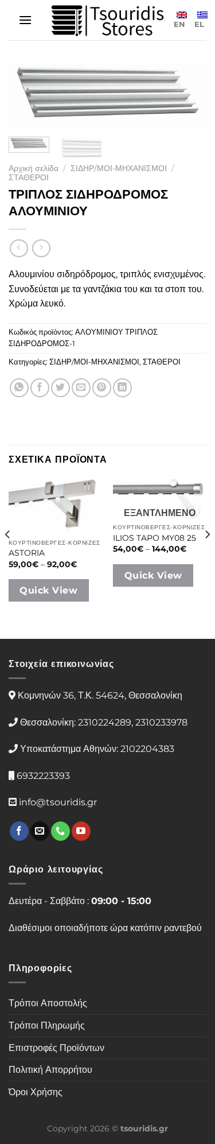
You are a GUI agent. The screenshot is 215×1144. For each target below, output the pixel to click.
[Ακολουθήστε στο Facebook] (19, 831)
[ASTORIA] (55, 505)
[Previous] (27, 100)
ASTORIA (27, 552)
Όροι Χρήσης (35, 1092)
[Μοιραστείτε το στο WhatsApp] (19, 387)
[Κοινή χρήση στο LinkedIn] (122, 387)
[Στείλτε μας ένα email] (39, 831)
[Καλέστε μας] (60, 831)
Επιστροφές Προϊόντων (56, 1047)
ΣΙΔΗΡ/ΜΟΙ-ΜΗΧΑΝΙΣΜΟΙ (119, 168)
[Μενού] (25, 20)
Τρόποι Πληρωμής (47, 1025)
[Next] (188, 100)
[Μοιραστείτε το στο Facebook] (39, 387)
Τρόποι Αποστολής (48, 1003)
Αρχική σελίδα (33, 168)
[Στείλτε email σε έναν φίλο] (81, 387)
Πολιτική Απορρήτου (50, 1069)
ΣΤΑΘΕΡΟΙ (29, 177)
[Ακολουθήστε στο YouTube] (81, 831)
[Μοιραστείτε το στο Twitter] (60, 387)
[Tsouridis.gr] (107, 20)
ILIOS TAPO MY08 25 (154, 537)
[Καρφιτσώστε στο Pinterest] (101, 387)
